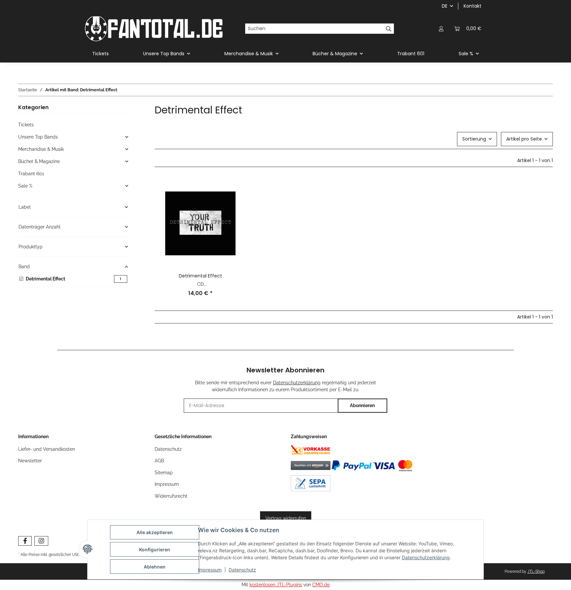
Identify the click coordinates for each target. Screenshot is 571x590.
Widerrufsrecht (171, 496)
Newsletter (30, 460)
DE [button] (444, 6)
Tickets (26, 124)
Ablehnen (155, 566)
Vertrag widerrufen (285, 518)
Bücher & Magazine (39, 161)
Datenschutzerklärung (426, 557)
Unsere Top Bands (38, 137)
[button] (441, 28)
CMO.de (321, 584)
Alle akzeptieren (154, 532)
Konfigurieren (154, 549)
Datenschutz (242, 569)
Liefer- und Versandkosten (46, 449)
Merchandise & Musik (41, 149)
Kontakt (472, 6)
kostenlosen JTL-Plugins (275, 584)
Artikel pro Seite (524, 139)
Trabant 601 (31, 173)
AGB (159, 460)
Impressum (210, 569)
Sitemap (164, 472)
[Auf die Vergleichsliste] (235, 189)
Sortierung (474, 139)
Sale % (25, 186)
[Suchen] (388, 28)
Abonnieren (362, 405)
